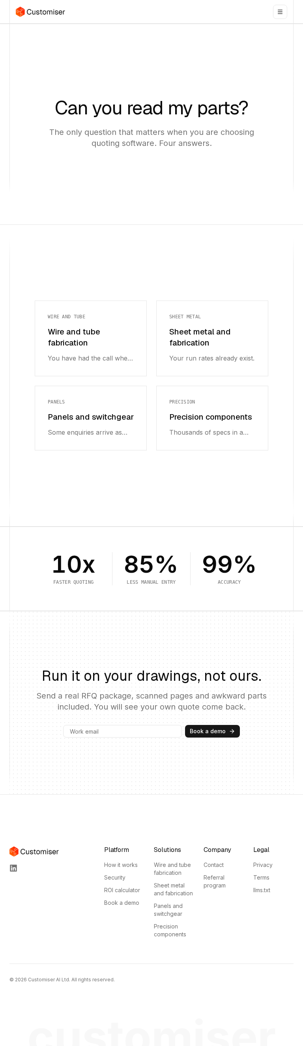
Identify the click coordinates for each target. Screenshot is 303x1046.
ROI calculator (122, 890)
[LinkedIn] (13, 868)
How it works (121, 864)
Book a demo (208, 731)
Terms (261, 877)
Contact (214, 864)
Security (114, 877)
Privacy (263, 864)
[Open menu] (280, 12)
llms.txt (261, 890)
